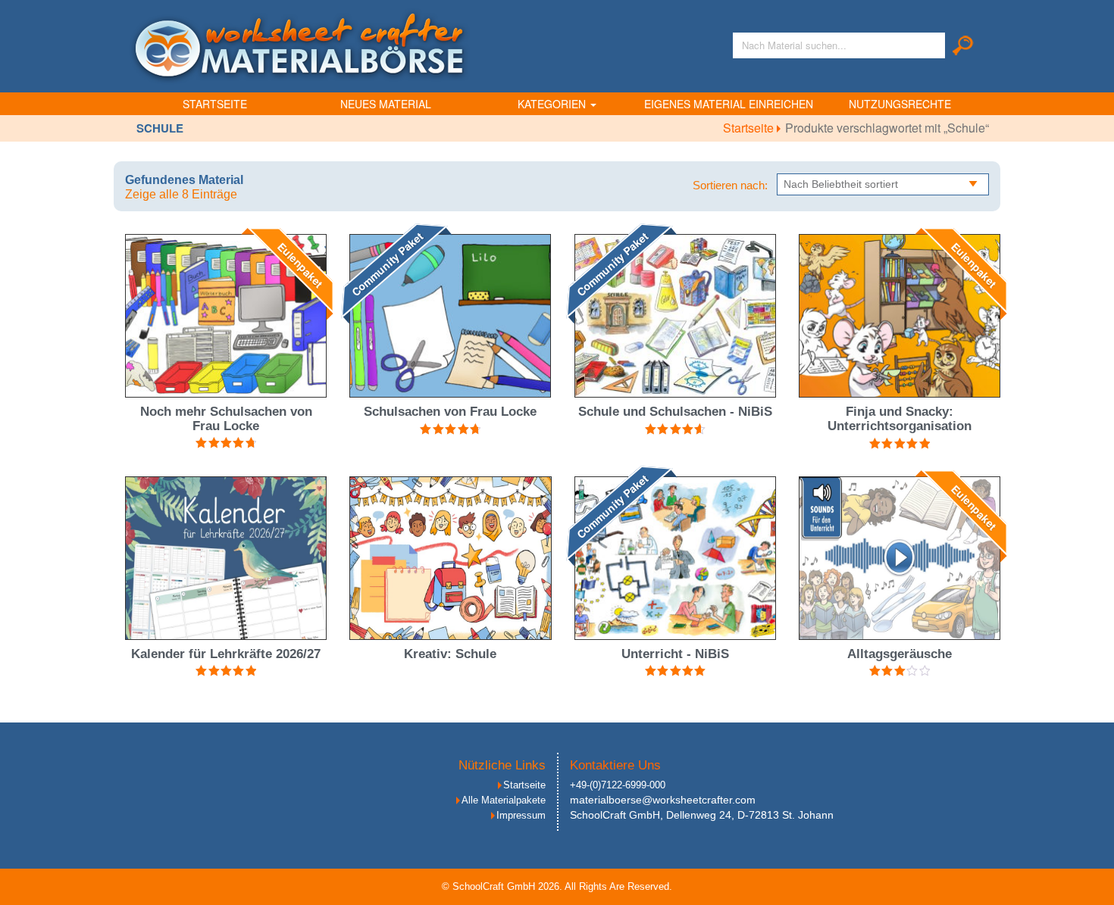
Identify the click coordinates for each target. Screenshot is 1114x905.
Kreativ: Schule (450, 654)
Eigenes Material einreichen (728, 103)
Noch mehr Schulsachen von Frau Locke (226, 418)
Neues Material (385, 103)
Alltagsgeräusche (899, 654)
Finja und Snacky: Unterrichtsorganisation (900, 418)
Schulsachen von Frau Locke (450, 411)
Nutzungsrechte (900, 103)
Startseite (215, 103)
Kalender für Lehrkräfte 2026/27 (226, 654)
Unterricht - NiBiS (675, 654)
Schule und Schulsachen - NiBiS (675, 411)
